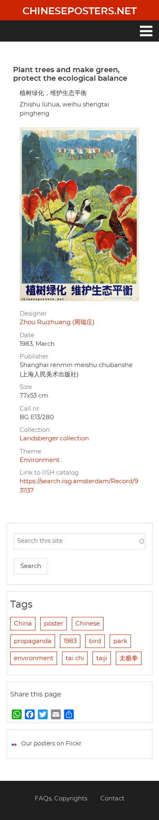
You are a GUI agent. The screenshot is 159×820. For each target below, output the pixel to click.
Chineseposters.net (79, 11)
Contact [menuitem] (112, 799)
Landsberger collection (54, 438)
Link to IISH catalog (49, 473)
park (120, 641)
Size (26, 387)
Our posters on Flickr (51, 744)
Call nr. (30, 409)
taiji (101, 658)
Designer (33, 314)
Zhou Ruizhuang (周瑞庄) (57, 322)
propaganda (32, 641)
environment (33, 658)
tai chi (75, 658)
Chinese (87, 624)
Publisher (34, 357)
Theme (30, 452)
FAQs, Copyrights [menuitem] (61, 799)
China (23, 624)
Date (27, 335)
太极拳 (128, 658)
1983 (70, 641)
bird (95, 641)
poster (53, 624)
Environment (40, 460)
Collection (35, 430)
